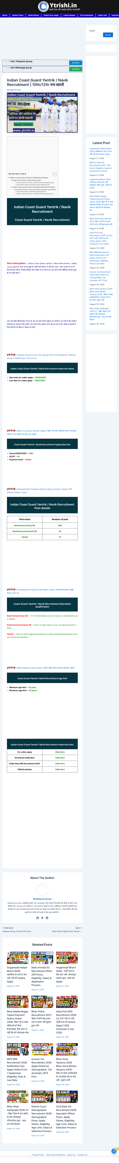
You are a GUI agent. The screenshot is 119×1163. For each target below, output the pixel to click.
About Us (71, 1155)
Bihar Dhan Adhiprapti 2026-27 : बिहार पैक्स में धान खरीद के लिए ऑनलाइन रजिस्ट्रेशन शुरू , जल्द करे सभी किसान (100, 314)
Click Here (60, 752)
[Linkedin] (47, 917)
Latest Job (102, 15)
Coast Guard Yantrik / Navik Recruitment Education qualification (35, 189)
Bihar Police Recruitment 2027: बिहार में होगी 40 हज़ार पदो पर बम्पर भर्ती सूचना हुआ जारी (41, 1018)
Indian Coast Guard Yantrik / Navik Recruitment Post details (34, 187)
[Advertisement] (42, 42)
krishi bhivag (33, 15)
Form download (86, 15)
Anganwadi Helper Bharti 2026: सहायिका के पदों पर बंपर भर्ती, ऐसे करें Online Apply (17, 974)
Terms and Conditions (55, 1155)
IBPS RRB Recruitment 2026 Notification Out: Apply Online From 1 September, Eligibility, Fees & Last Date (17, 1070)
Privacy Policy (38, 1155)
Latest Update (69, 15)
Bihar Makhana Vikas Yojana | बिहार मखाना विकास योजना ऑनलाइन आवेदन (46, 668)
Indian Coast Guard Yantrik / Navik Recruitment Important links (35, 194)
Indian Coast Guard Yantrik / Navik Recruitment (29, 178)
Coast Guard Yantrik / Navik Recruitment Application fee (33, 185)
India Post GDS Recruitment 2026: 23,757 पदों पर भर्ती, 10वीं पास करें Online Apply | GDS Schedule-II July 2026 (66, 1022)
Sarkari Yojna (17, 15)
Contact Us (82, 1155)
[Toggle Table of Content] (53, 174)
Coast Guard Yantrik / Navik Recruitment (26, 180)
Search (92, 31)
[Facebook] (37, 917)
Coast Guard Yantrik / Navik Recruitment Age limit (31, 191)
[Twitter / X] (42, 917)
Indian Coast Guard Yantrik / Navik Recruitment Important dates (35, 182)
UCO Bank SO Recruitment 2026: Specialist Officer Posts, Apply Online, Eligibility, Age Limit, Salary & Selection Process (66, 1117)
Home (4, 15)
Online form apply (51, 15)
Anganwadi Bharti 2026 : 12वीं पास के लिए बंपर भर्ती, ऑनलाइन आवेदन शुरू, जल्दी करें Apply (66, 974)
